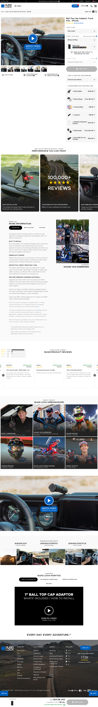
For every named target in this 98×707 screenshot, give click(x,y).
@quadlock (21, 543)
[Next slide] (71, 1)
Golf (18, 670)
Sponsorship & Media (56, 666)
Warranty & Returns (39, 672)
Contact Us (37, 653)
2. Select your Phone (72, 36)
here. (37, 306)
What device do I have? (89, 36)
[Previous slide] (26, 1)
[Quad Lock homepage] (6, 7)
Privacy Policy (37, 659)
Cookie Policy (37, 661)
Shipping (83, 5)
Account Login (38, 656)
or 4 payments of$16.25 (53, 702)
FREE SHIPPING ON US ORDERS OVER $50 (48, 1)
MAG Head (49, 583)
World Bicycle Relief (56, 659)
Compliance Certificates (37, 668)
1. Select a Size (70, 27)
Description (15, 227)
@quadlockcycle (77, 543)
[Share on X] (96, 11)
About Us (52, 650)
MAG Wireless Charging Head (49, 579)
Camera (19, 675)
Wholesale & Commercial (53, 662)
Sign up (4, 693)
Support (81, 1)
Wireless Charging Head (69, 579)
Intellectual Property (56, 656)
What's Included (29, 227)
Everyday (20, 661)
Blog (51, 653)
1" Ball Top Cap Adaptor (28, 579)
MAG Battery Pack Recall (39, 678)
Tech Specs (42, 227)
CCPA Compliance (39, 664)
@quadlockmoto (49, 543)
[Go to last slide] (3, 183)
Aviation (19, 667)
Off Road (20, 659)
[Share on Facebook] (93, 11)
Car (18, 653)
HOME (2, 11)
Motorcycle (20, 650)
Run (18, 673)
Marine (19, 664)
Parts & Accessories (23, 678)
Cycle (19, 656)
